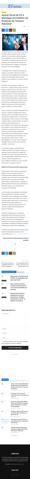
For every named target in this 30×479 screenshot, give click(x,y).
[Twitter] (6, 30)
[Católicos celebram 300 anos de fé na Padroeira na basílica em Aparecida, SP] (6, 413)
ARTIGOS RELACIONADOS (9, 272)
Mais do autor (20, 272)
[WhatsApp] (14, 30)
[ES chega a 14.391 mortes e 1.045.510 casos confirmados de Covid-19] (6, 395)
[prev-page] (3, 305)
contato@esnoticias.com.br (17, 464)
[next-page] (5, 305)
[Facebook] (3, 30)
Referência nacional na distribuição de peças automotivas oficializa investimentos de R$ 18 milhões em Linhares (17, 297)
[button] (2, 6)
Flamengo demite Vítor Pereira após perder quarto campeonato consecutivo (19, 421)
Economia (8, 9)
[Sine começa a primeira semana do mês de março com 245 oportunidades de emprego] (6, 286)
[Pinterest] (10, 30)
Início (3, 9)
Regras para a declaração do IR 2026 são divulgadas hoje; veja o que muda (19, 278)
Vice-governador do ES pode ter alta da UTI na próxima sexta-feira (22, 264)
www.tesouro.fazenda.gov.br (20, 234)
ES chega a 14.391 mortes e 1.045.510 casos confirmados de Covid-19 (19, 395)
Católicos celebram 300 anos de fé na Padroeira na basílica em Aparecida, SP (19, 413)
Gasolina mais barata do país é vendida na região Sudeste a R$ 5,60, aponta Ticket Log (19, 429)
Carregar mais (14, 435)
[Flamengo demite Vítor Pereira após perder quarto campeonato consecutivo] (6, 421)
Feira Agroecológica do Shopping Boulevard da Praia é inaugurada (8, 264)
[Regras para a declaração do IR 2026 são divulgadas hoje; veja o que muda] (6, 278)
